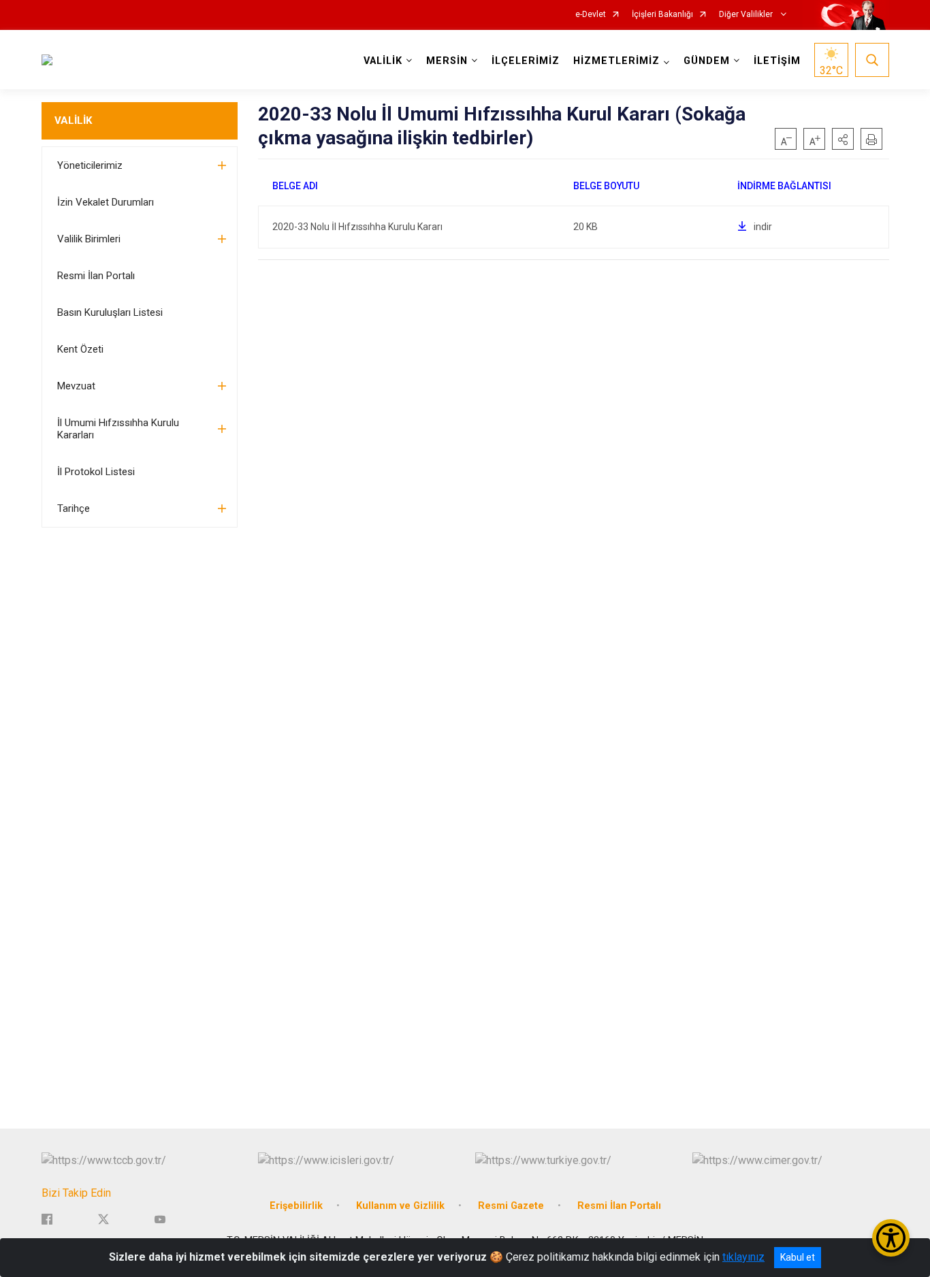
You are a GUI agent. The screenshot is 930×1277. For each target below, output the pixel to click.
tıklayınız (743, 1256)
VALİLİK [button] (383, 61)
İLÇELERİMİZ (526, 61)
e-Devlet (590, 14)
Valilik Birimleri (89, 239)
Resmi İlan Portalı (96, 276)
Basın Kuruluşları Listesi (110, 312)
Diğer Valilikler (747, 14)
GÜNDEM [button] (707, 61)
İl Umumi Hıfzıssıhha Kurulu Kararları (118, 429)
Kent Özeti (80, 349)
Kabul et (797, 1257)
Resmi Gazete (511, 1206)
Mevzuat (76, 386)
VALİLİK (73, 120)
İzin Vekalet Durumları (105, 202)
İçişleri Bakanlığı (662, 14)
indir (763, 226)
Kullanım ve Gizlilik (400, 1206)
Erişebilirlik (296, 1206)
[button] (843, 139)
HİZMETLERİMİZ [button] (616, 61)
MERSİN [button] (447, 61)
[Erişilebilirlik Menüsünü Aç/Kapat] (891, 1238)
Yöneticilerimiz (90, 165)
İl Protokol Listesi (96, 472)
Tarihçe (73, 508)
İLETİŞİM (777, 61)
